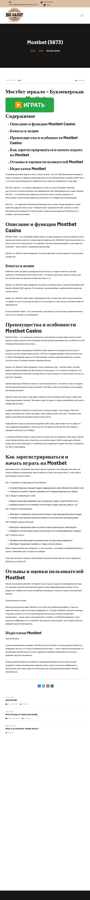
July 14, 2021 (9, 712)
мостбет (54, 174)
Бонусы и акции (24, 130)
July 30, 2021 (9, 697)
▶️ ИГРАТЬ (30, 105)
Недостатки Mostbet (28, 168)
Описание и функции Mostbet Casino (42, 123)
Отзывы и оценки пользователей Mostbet (46, 161)
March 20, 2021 (10, 726)
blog (19, 80)
